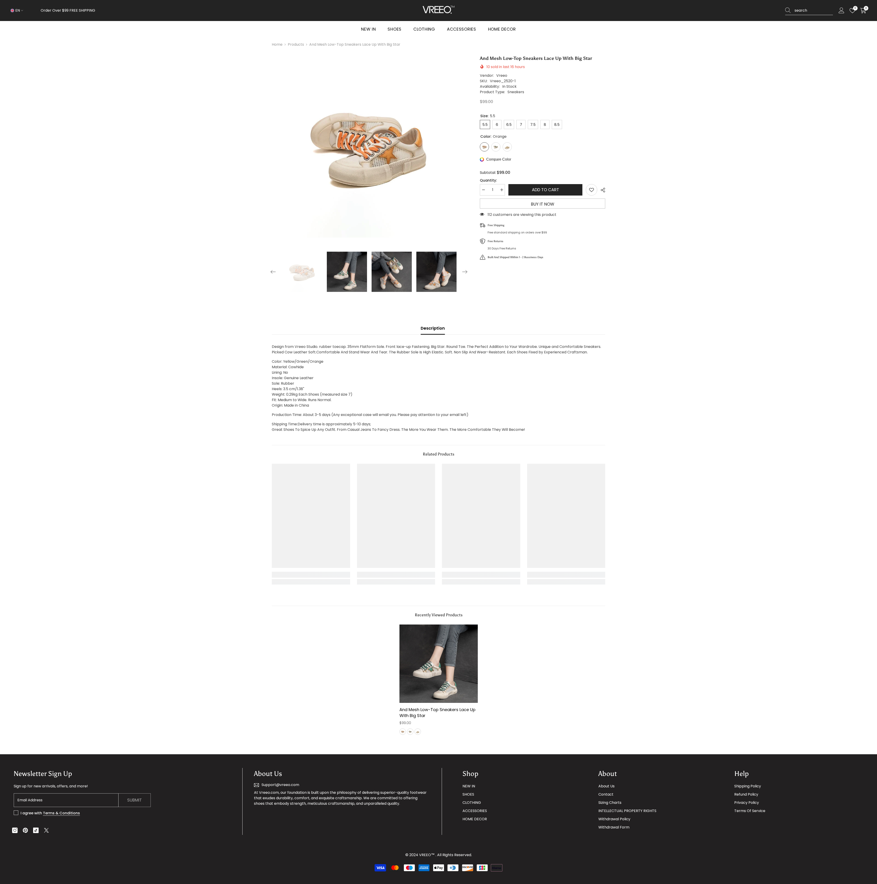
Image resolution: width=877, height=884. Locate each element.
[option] (369, 146)
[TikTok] (36, 830)
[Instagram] (15, 830)
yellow (418, 731)
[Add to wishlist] (591, 190)
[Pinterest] (25, 830)
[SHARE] (601, 190)
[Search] (809, 10)
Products (296, 44)
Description (433, 328)
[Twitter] (46, 830)
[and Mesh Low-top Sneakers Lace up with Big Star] (438, 664)
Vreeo (501, 75)
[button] (273, 271)
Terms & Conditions (61, 813)
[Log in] (841, 10)
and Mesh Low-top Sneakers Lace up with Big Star (437, 712)
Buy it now (542, 204)
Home (277, 44)
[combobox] (814, 10)
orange (402, 731)
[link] (311, 575)
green (410, 731)
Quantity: (488, 180)
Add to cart (545, 190)
